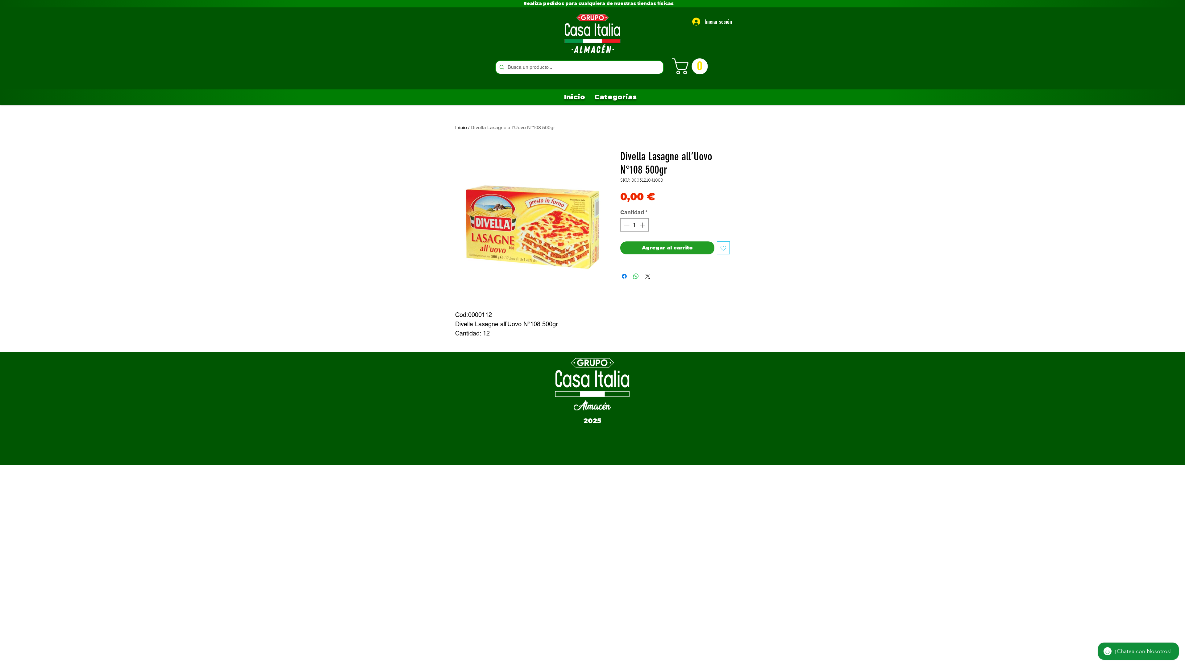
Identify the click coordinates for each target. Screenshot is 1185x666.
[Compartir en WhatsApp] (636, 276)
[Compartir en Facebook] (624, 276)
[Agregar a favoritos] (723, 247)
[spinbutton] (634, 225)
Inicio (461, 127)
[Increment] (643, 225)
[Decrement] (626, 225)
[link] (692, 66)
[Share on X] (647, 276)
